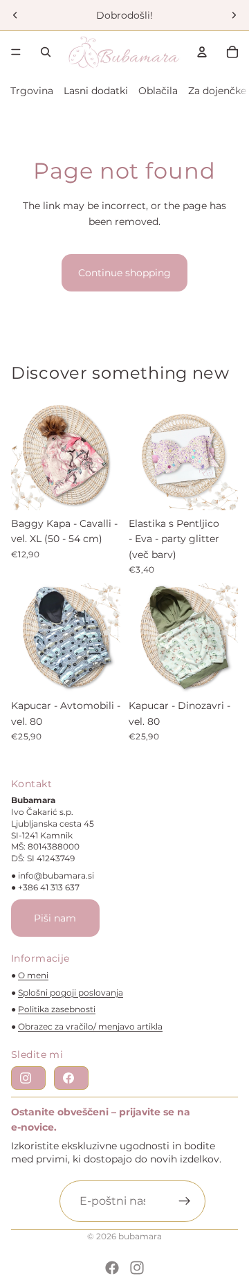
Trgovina (31, 90)
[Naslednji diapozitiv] (234, 15)
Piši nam (55, 918)
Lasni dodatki (96, 90)
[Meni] (16, 52)
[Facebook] (112, 1267)
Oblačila (158, 90)
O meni (33, 975)
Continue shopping (124, 273)
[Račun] (202, 52)
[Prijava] (184, 1201)
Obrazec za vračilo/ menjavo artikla (90, 1026)
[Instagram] (137, 1267)
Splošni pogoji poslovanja (70, 992)
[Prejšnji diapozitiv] (15, 15)
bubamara (140, 1236)
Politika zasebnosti (56, 1009)
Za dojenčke (217, 90)
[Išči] (45, 52)
